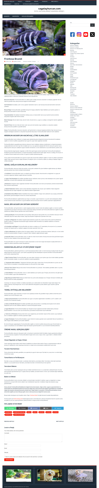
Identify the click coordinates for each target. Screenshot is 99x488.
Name (5, 444)
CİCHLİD (49, 412)
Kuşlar (20, 1)
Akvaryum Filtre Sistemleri (76, 107)
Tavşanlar (44, 1)
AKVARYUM (8, 412)
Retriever (72, 84)
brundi (42, 412)
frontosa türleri (34, 395)
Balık (29, 412)
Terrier (71, 92)
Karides (72, 66)
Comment (6, 433)
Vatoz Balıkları (73, 95)
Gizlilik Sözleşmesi (27, 16)
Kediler (36, 1)
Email (5, 448)
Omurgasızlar (73, 79)
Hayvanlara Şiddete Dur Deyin (30, 4)
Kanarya (72, 63)
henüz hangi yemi (18, 398)
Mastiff (71, 76)
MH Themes (26, 486)
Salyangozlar (73, 87)
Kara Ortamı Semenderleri (76, 64)
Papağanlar (72, 81)
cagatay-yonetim (17, 61)
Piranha (71, 82)
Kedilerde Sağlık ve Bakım (76, 114)
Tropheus (72, 94)
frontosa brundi (19, 414)
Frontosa (34, 61)
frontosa (8, 414)
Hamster (16, 4)
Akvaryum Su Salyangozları (76, 48)
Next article (60, 421)
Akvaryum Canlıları (9, 1)
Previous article (9, 421)
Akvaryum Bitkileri (74, 45)
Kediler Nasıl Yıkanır (74, 115)
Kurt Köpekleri (73, 73)
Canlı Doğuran (73, 51)
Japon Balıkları (73, 61)
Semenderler (7, 4)
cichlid (56, 412)
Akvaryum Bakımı (74, 106)
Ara (71, 22)
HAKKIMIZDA (15, 16)
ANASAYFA (6, 16)
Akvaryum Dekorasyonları (76, 109)
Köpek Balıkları (73, 69)
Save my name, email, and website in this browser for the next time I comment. (24, 456)
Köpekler (27, 1)
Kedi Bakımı (73, 112)
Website (6, 452)
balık (35, 412)
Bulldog (72, 50)
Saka (71, 86)
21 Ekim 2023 (8, 61)
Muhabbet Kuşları (74, 77)
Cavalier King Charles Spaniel (77, 53)
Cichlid (71, 55)
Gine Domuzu (54, 1)
